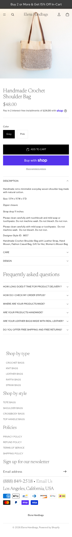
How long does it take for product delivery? (32, 286)
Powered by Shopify (49, 527)
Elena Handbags (29, 527)
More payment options (36, 169)
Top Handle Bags (14, 419)
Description (10, 180)
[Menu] (4, 14)
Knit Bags (12, 368)
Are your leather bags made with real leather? (33, 321)
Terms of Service (13, 448)
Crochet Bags (15, 362)
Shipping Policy (13, 453)
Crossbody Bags (13, 413)
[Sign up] (65, 472)
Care (6, 252)
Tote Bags (9, 402)
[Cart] (67, 14)
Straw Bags (13, 385)
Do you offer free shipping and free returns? (32, 329)
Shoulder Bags (13, 408)
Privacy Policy (12, 436)
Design (7, 260)
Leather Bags (14, 374)
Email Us (44, 481)
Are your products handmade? (23, 312)
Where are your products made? (24, 303)
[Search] (12, 14)
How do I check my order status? (24, 295)
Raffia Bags (13, 379)
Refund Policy (12, 442)
